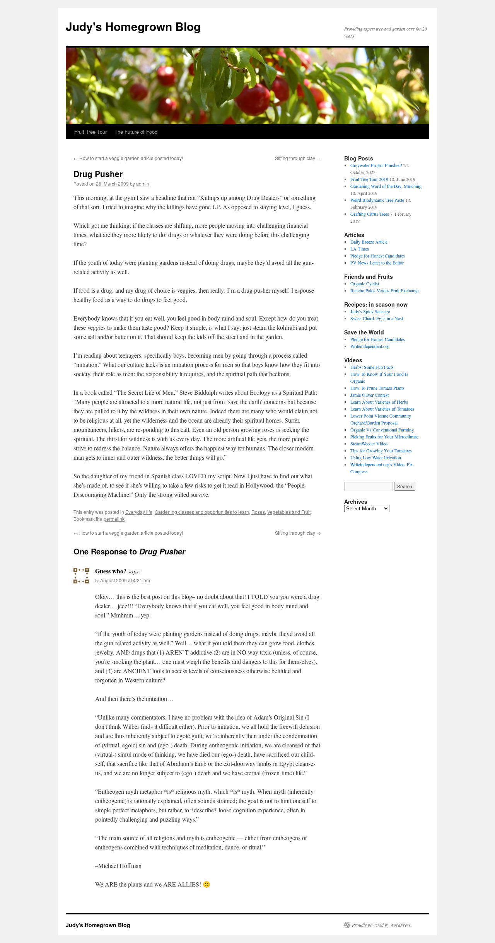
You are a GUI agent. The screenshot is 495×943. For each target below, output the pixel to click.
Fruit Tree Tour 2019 (369, 179)
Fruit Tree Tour (90, 131)
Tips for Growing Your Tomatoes (381, 450)
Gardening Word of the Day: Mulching (386, 186)
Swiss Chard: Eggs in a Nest (376, 318)
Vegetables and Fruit (289, 511)
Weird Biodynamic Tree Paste (377, 200)
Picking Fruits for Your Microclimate (384, 436)
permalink (114, 518)
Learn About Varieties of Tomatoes (382, 409)
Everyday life (138, 511)
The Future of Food (135, 131)
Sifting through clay (298, 158)
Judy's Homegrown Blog (133, 26)
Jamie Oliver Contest (369, 395)
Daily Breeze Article (368, 242)
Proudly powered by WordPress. (382, 925)
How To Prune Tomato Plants (377, 388)
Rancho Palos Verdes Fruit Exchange (384, 290)
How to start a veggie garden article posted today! (128, 158)
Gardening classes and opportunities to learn (202, 511)
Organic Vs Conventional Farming (382, 429)
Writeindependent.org (369, 346)
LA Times (359, 249)
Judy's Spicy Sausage (370, 311)
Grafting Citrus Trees (369, 214)
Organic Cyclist (364, 283)
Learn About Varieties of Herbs (379, 402)
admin (142, 183)
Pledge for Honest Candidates (377, 255)
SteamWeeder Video (368, 443)
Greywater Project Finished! (376, 165)
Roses (258, 511)
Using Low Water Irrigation (375, 457)
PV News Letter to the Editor (377, 262)
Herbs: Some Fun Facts (372, 367)
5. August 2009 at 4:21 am (122, 580)
